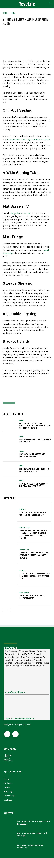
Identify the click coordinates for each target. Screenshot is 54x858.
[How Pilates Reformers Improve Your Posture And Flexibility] (10, 512)
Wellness (24, 549)
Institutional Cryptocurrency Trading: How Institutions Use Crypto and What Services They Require (33, 534)
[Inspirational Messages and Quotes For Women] (10, 454)
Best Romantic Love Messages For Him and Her (35, 440)
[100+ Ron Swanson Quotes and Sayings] (9, 834)
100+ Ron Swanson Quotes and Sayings (32, 834)
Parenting (24, 592)
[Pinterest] (25, 390)
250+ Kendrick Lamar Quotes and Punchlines (33, 822)
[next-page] (9, 610)
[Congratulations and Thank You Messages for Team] (10, 469)
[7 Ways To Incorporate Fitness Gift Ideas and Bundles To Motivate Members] (10, 554)
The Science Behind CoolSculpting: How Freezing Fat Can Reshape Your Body (34, 576)
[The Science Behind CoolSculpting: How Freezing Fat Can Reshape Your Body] (10, 574)
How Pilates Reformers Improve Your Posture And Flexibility (33, 513)
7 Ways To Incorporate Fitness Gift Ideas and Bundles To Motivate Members (34, 555)
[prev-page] (4, 610)
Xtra (13, 12)
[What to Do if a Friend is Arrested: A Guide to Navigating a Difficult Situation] (10, 424)
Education (24, 527)
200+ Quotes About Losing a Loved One (30, 846)
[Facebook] (7, 390)
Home (5, 12)
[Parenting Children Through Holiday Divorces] (10, 595)
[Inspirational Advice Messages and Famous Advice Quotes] (10, 484)
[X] (16, 390)
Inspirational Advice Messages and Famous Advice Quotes (33, 484)
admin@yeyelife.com (15, 692)
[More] (43, 390)
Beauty (22, 509)
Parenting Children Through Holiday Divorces (32, 596)
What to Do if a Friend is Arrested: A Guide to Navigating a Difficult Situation (34, 425)
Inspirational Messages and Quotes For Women (32, 455)
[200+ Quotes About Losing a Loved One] (9, 846)
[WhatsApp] (34, 390)
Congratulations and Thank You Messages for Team (34, 470)
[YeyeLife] (27, 637)
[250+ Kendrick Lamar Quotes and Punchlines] (9, 823)
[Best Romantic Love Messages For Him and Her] (10, 439)
